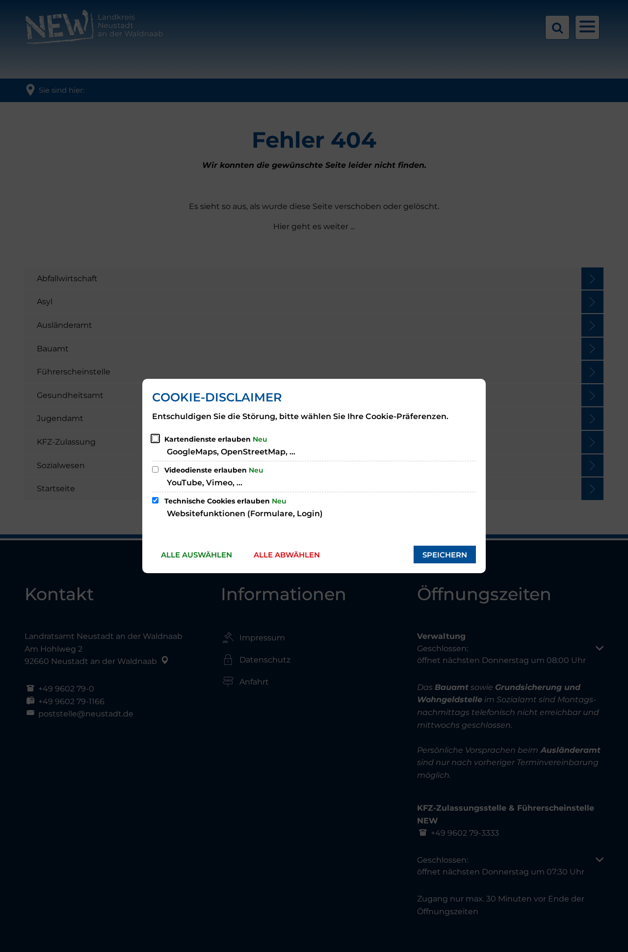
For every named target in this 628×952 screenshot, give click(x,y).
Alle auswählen (196, 554)
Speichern (444, 554)
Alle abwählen (287, 554)
